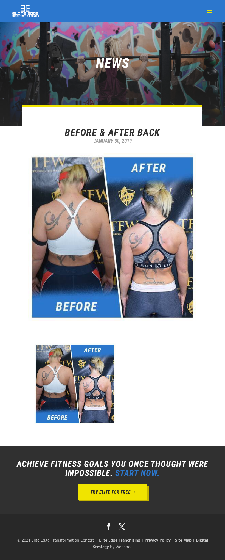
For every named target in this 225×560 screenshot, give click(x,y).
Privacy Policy (158, 540)
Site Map (183, 540)
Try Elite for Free (110, 492)
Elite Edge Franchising (119, 540)
